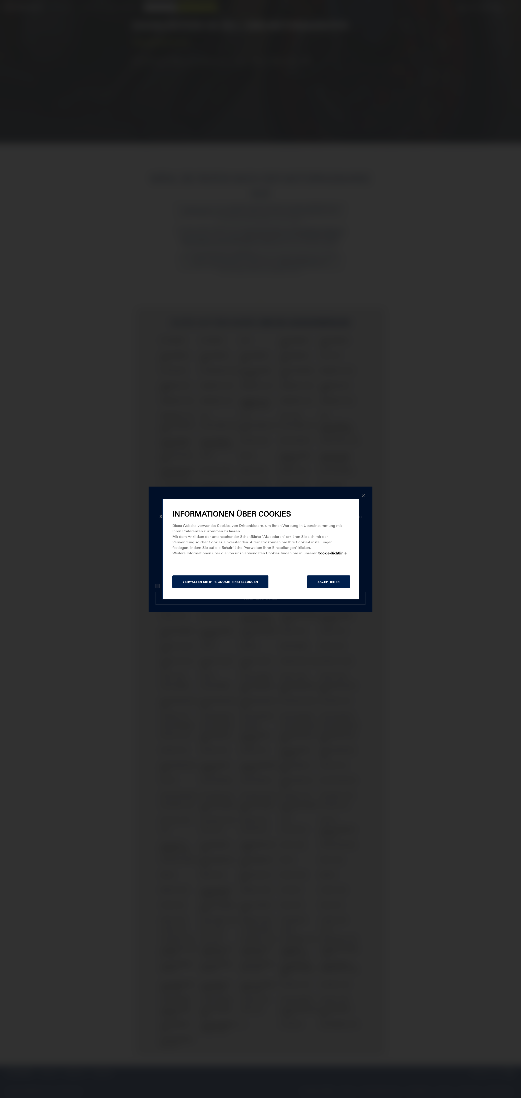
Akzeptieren (328, 582)
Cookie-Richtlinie (332, 553)
